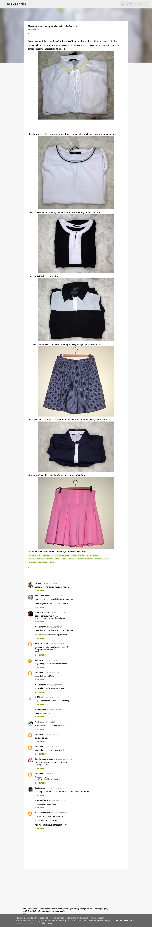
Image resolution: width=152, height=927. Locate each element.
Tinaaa (38, 583)
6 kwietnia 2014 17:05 (51, 773)
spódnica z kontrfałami (38, 562)
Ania (37, 722)
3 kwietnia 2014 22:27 (47, 722)
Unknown (39, 660)
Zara (52, 562)
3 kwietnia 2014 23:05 (51, 734)
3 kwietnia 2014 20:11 (54, 709)
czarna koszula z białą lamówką (56, 555)
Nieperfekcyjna (42, 612)
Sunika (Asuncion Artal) (46, 759)
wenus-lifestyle (42, 800)
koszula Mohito (93, 555)
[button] (29, 34)
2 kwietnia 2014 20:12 (60, 596)
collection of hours (43, 596)
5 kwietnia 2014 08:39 (51, 747)
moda (64, 559)
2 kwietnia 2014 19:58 (49, 583)
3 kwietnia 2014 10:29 (56, 643)
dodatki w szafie (78, 555)
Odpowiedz (40, 591)
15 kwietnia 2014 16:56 (58, 813)
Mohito (72, 559)
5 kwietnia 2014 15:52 (65, 759)
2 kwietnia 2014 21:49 (54, 627)
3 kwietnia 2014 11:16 (51, 672)
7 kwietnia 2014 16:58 (53, 788)
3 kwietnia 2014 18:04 (51, 697)
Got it (133, 920)
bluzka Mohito (34, 555)
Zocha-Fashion (41, 643)
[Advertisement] (76, 889)
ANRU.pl (39, 697)
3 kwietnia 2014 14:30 (54, 685)
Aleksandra (16, 4)
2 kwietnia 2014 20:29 (57, 612)
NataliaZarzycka (42, 813)
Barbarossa (40, 788)
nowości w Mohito (85, 559)
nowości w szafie (101, 559)
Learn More (122, 920)
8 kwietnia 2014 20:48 (58, 800)
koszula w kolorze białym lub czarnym (44, 559)
